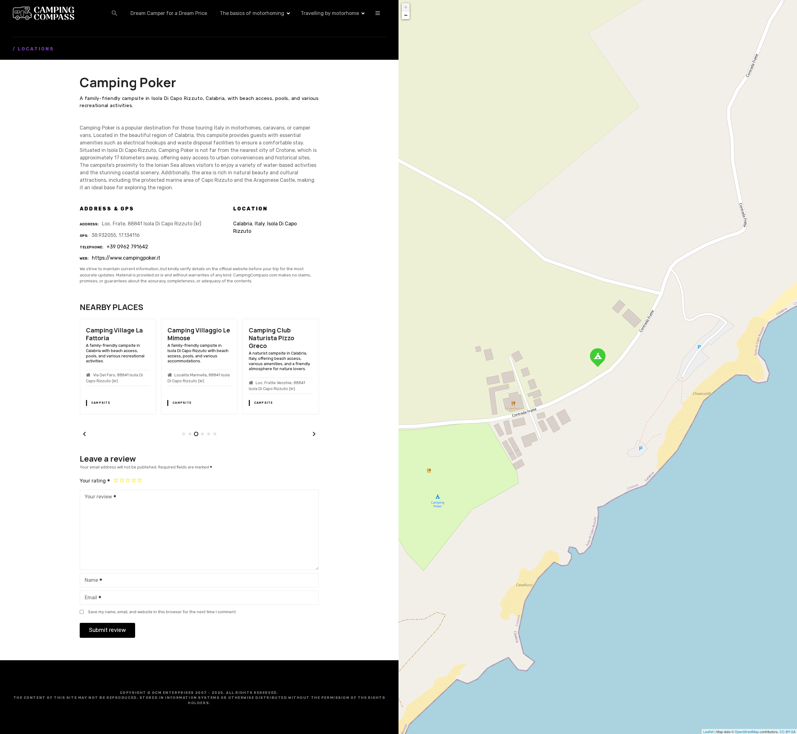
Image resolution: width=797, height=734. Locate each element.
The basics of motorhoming (252, 13)
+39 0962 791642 (127, 247)
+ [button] (406, 7)
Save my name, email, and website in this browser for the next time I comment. (162, 611)
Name (89, 580)
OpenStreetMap (747, 731)
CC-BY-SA (787, 731)
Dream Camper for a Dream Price (168, 13)
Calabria (242, 224)
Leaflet (708, 731)
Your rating (93, 481)
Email (89, 598)
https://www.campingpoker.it (126, 258)
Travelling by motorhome (330, 13)
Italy (260, 224)
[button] (114, 13)
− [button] (406, 15)
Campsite (100, 402)
